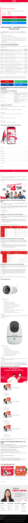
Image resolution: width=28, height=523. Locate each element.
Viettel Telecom (22, 31)
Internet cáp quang (4, 35)
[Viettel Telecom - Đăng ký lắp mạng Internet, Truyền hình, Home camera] (14, 1)
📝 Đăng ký (7, 81)
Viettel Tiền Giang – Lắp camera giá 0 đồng (6, 476)
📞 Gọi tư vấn (21, 81)
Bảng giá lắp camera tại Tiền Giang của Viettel (20, 476)
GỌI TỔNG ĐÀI (15, 17)
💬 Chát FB (20, 84)
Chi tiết (7, 478)
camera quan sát (15, 40)
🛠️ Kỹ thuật (7, 84)
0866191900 (21, 364)
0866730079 (25, 364)
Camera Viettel (2, 265)
